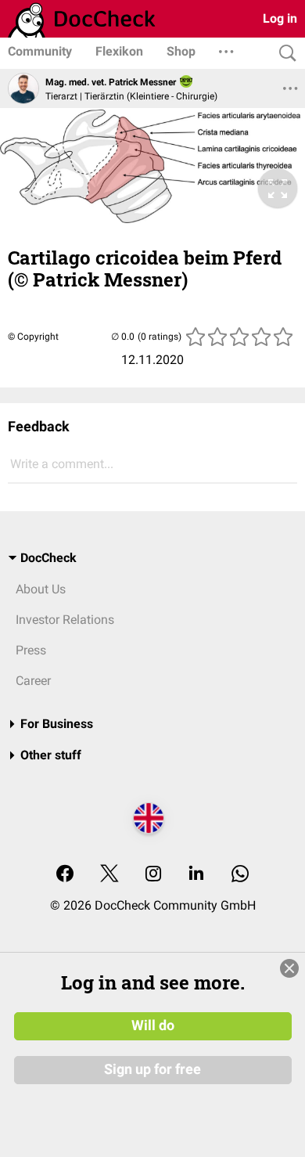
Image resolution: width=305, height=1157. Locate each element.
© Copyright (33, 336)
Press (31, 650)
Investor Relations (65, 619)
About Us (41, 589)
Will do (152, 1025)
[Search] (284, 53)
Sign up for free (152, 1069)
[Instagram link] (153, 874)
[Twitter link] (109, 874)
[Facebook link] (65, 874)
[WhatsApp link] (240, 874)
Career (33, 680)
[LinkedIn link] (196, 874)
